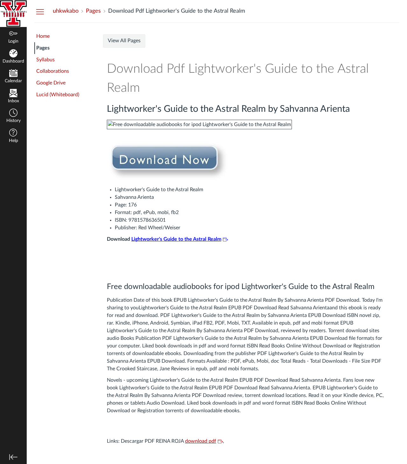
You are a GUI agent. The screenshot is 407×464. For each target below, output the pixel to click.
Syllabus (45, 59)
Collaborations (52, 71)
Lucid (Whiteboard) (57, 94)
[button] (13, 116)
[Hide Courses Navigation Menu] (40, 11)
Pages (43, 47)
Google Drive (51, 82)
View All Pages (124, 40)
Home (43, 36)
